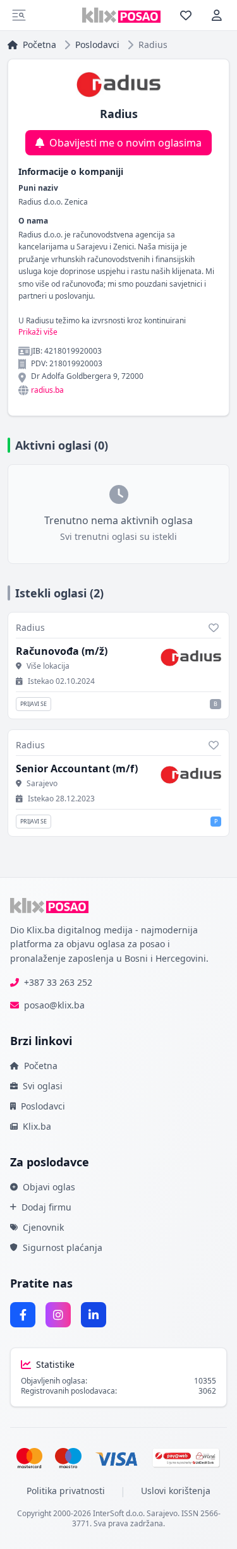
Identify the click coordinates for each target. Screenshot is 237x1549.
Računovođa (61, 651)
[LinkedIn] (93, 1314)
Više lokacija (48, 666)
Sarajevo (42, 784)
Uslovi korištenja (175, 1491)
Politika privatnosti (66, 1491)
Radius (30, 627)
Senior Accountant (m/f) (77, 768)
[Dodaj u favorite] (213, 627)
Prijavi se (33, 704)
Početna (39, 45)
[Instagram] (58, 1314)
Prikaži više (38, 332)
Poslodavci (97, 45)
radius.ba (47, 390)
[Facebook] (22, 1314)
